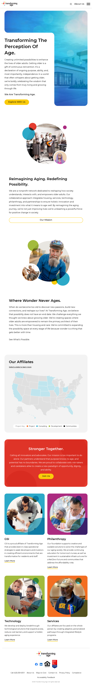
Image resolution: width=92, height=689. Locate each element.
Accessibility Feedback (46, 677)
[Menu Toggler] (71, 4)
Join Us (46, 476)
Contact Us (52, 673)
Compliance (76, 673)
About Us (79, 4)
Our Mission (46, 220)
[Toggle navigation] (88, 4)
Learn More (9, 561)
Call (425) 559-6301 (18, 673)
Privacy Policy (64, 673)
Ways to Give (41, 673)
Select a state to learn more (20, 367)
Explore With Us (16, 102)
